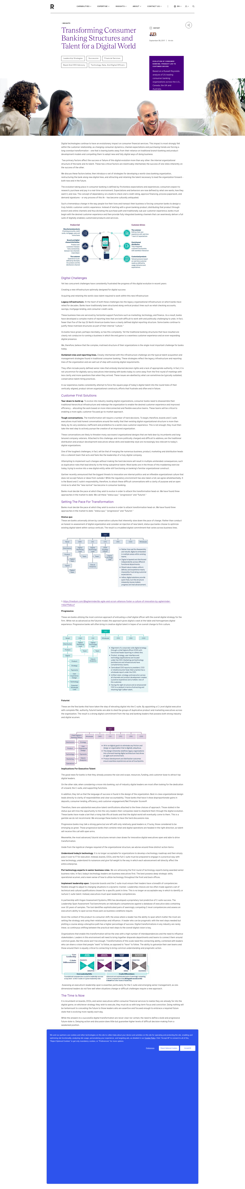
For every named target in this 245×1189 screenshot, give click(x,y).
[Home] (57, 6)
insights (66, 23)
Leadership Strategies (73, 58)
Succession (94, 58)
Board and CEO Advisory (74, 65)
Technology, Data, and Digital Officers (108, 65)
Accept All (187, 1048)
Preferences (150, 1048)
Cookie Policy (150, 1038)
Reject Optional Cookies (169, 1048)
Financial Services (112, 58)
